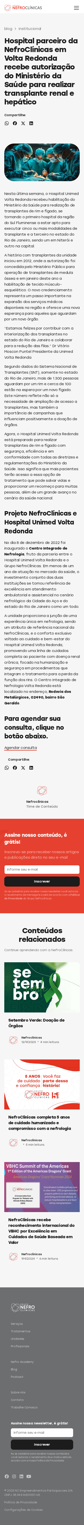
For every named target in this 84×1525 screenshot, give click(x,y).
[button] (76, 8)
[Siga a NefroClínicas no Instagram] (14, 1476)
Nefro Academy (22, 1362)
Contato (17, 1400)
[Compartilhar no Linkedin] (31, 124)
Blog (14, 1369)
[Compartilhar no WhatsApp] (6, 124)
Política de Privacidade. (50, 1460)
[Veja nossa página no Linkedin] (21, 1476)
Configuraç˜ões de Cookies (23, 1510)
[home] (27, 8)
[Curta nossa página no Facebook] (6, 1476)
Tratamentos (20, 1331)
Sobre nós (18, 1392)
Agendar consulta (20, 747)
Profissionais (20, 1346)
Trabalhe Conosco (24, 1407)
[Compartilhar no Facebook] (14, 124)
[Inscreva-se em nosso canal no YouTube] (28, 1476)
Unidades (17, 1339)
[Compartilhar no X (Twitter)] (23, 124)
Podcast (17, 1377)
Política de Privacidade (20, 1502)
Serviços (17, 1324)
